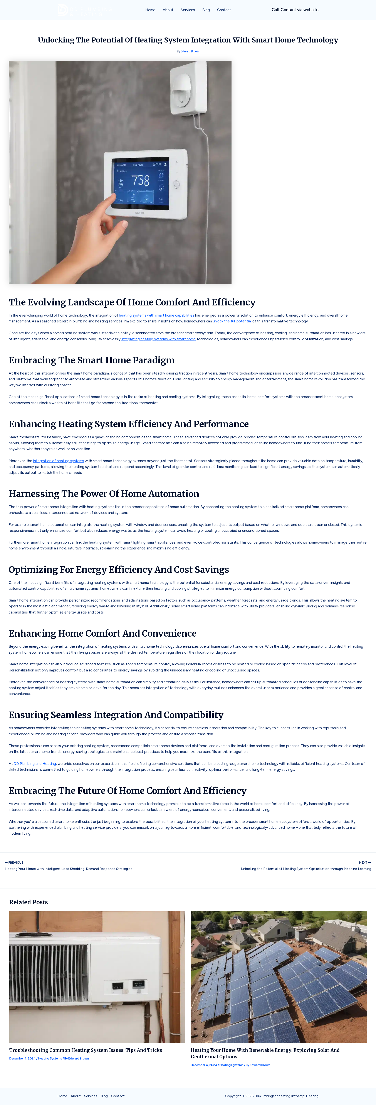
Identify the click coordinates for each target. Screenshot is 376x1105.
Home (150, 10)
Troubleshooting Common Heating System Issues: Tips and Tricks (85, 1050)
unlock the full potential (232, 321)
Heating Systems (50, 1058)
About (168, 10)
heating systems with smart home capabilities (156, 315)
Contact (224, 10)
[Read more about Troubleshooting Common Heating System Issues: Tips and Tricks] (97, 977)
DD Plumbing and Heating (35, 763)
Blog (206, 10)
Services (188, 10)
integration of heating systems (58, 461)
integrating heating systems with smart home (158, 339)
